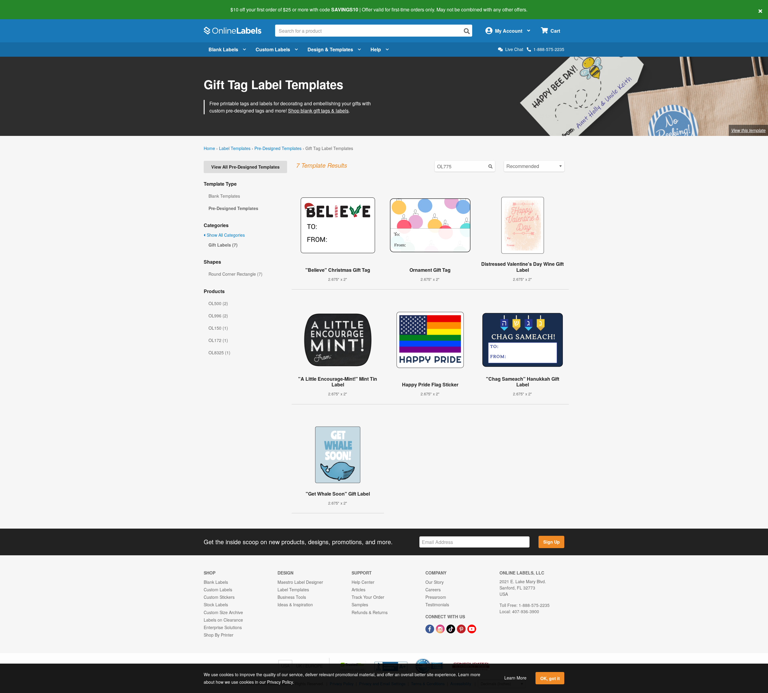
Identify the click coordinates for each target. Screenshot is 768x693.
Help (375, 49)
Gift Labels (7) (223, 245)
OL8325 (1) (219, 353)
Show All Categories (225, 235)
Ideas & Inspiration (295, 605)
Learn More (515, 678)
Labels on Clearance (223, 620)
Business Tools (292, 597)
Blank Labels (223, 49)
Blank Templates (224, 196)
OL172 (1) (218, 340)
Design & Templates (330, 49)
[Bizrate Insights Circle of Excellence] (441, 659)
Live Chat (514, 49)
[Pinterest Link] (462, 628)
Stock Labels (216, 605)
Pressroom (435, 597)
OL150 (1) (218, 328)
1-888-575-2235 (548, 49)
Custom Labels (273, 49)
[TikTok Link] (451, 628)
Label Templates (234, 148)
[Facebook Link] (430, 628)
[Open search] (466, 31)
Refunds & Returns (370, 612)
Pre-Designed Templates (278, 148)
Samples (360, 605)
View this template (748, 130)
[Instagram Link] (441, 628)
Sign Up (551, 542)
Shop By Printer (218, 635)
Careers (433, 589)
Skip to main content (21, 5)
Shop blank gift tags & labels (318, 110)
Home (209, 148)
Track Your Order (368, 597)
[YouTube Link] (471, 628)
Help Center (363, 582)
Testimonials (437, 605)
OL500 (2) (218, 303)
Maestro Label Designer (300, 582)
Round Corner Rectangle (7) (235, 274)
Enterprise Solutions (223, 627)
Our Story (434, 582)
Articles (358, 589)
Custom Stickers (219, 597)
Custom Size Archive (223, 612)
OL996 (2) (218, 316)
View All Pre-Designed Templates (245, 167)
